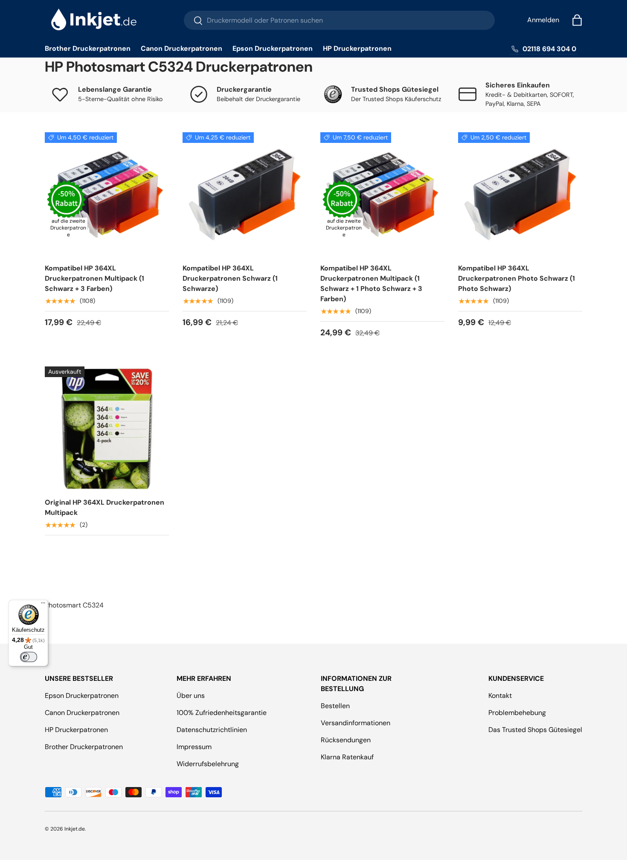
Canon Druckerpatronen (181, 48)
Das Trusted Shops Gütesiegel (535, 729)
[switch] (28, 657)
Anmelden (543, 19)
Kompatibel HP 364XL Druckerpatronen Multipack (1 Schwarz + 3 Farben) (94, 278)
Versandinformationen (355, 722)
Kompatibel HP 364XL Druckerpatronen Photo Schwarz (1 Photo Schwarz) (516, 278)
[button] (577, 20)
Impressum (194, 746)
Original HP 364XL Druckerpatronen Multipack (104, 507)
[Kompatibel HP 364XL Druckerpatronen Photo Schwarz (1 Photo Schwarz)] (520, 194)
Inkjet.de (74, 828)
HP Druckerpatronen (357, 48)
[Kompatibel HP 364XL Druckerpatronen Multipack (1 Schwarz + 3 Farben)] (107, 194)
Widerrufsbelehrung (208, 763)
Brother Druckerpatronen (88, 48)
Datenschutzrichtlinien (212, 729)
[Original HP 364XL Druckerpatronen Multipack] (107, 428)
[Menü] (43, 605)
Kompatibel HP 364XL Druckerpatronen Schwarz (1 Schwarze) (230, 278)
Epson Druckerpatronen (272, 48)
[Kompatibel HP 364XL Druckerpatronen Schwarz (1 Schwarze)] (245, 194)
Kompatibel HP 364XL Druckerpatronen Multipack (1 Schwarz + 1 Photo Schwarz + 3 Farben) (371, 283)
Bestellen (335, 705)
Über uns (191, 695)
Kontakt (500, 695)
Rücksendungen (346, 739)
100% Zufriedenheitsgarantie (222, 712)
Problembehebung (517, 712)
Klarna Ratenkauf (347, 756)
